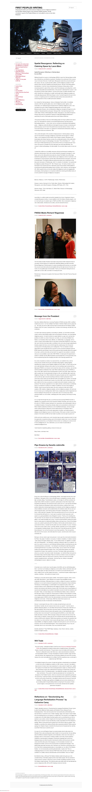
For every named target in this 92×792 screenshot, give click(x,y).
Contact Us (29, 53)
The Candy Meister (20, 70)
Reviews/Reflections (57, 206)
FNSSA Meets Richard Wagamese (49, 212)
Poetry (17, 98)
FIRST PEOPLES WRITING (29, 7)
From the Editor (41, 309)
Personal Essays (48, 206)
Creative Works (41, 206)
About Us (23, 53)
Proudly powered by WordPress (46, 785)
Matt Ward (49, 318)
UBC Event (18, 101)
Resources (49, 53)
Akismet (8, 790)
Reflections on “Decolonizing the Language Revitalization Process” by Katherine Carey (50, 699)
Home (17, 53)
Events (46, 688)
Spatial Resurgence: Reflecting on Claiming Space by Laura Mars (22, 73)
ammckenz (49, 68)
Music (17, 95)
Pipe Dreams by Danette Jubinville (49, 445)
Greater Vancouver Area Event (22, 92)
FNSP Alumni (36, 53)
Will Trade (38, 640)
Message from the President (46, 316)
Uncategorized (19, 103)
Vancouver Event (68, 688)
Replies (56, 634)
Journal (43, 53)
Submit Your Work (57, 53)
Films (17, 89)
